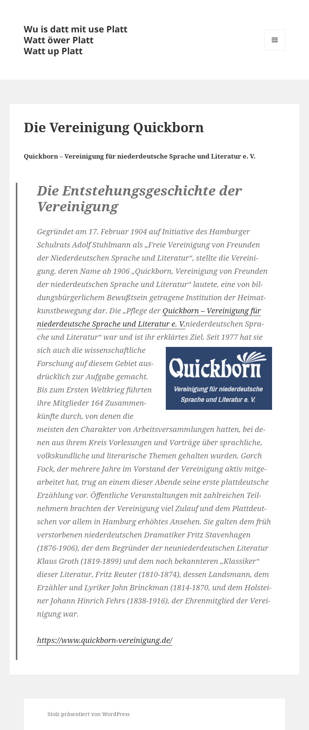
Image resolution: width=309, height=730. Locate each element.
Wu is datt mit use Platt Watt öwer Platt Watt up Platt (75, 40)
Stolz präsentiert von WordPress (88, 714)
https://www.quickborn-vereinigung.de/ (104, 640)
